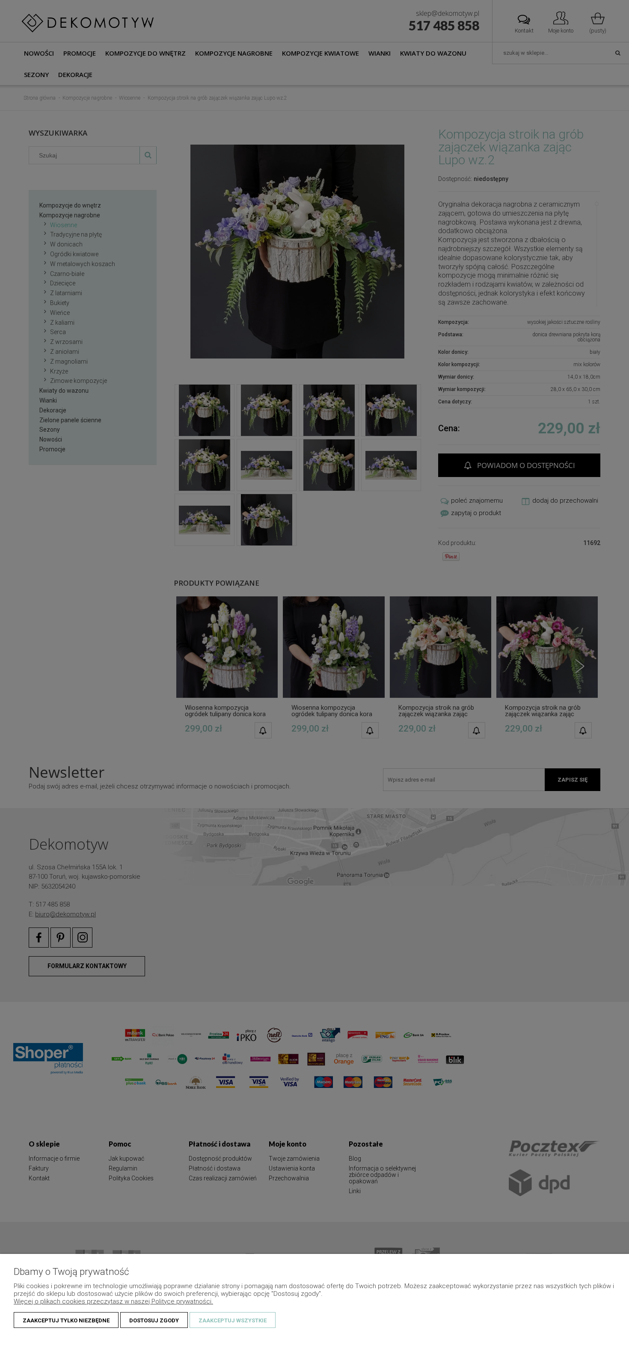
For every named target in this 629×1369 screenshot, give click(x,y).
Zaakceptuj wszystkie (233, 1320)
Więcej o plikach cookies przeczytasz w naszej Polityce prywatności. (113, 1301)
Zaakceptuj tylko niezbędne (66, 1320)
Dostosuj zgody (154, 1320)
